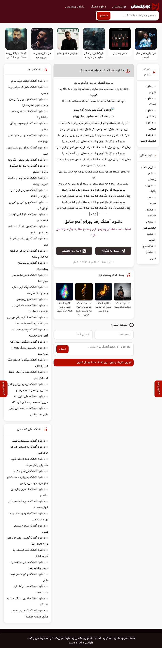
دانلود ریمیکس (75, 7)
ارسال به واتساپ (71, 251)
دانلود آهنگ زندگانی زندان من (27, 342)
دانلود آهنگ (98, 7)
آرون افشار (147, 167)
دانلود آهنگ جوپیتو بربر (31, 299)
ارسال (62, 349)
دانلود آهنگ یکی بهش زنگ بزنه (26, 160)
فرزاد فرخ (147, 246)
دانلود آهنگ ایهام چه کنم (29, 471)
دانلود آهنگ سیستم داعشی (28, 441)
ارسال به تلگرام (111, 251)
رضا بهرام (91, 83)
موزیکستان (119, 7)
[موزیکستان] (145, 7)
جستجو (103, 16)
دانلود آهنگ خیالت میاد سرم (28, 81)
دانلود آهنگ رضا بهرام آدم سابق (102, 70)
